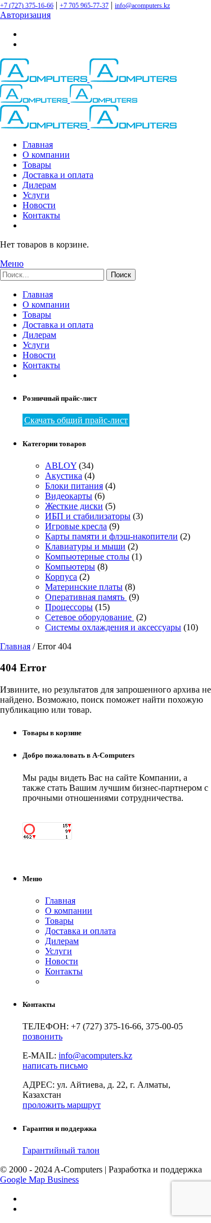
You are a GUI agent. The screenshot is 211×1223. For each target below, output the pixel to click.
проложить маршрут (62, 1105)
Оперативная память (86, 597)
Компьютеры (70, 566)
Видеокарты (68, 496)
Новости (39, 205)
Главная (38, 144)
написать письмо (55, 1065)
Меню (12, 263)
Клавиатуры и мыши (85, 546)
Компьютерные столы (87, 556)
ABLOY (61, 465)
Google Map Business (39, 1179)
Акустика (63, 475)
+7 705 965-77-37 (84, 6)
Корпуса (61, 576)
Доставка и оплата (58, 175)
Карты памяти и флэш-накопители (111, 536)
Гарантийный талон (61, 1150)
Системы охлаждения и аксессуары (113, 627)
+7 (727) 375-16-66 (26, 6)
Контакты (41, 215)
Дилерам (39, 185)
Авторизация (25, 15)
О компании (46, 154)
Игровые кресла (76, 526)
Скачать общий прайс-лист (76, 420)
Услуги (36, 195)
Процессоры (69, 607)
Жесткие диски (74, 506)
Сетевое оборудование (89, 617)
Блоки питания (74, 486)
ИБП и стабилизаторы (88, 516)
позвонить (42, 1036)
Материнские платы (84, 587)
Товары (37, 165)
